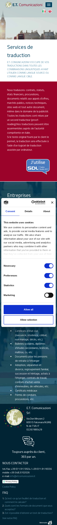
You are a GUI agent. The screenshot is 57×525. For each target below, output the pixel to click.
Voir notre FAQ (9, 518)
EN (50, 11)
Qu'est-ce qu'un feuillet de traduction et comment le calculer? (25, 500)
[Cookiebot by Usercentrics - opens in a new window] (33, 202)
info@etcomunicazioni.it (22, 476)
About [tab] (46, 211)
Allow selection (28, 319)
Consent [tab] (10, 211)
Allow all (28, 309)
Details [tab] (28, 211)
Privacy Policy (11, 481)
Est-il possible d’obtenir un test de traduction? (29, 513)
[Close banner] (52, 202)
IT (44, 11)
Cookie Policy (9, 487)
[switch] (48, 275)
